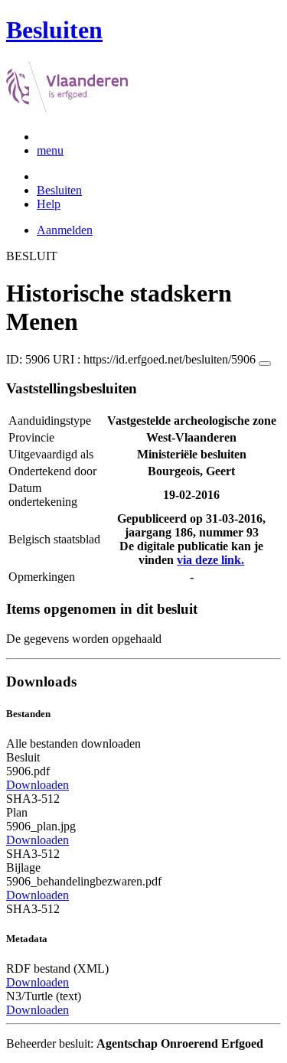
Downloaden (37, 784)
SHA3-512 (33, 798)
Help (48, 203)
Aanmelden (65, 229)
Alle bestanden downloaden (73, 743)
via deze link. (210, 559)
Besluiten (59, 190)
